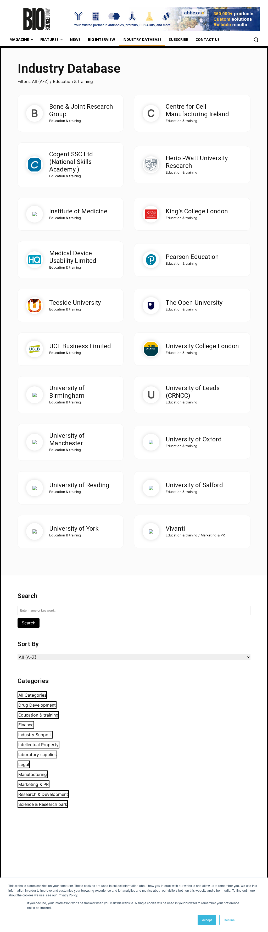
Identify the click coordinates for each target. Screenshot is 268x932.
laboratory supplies (37, 754)
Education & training (38, 715)
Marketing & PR (33, 784)
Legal (23, 764)
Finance (26, 724)
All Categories (32, 695)
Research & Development (43, 794)
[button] (256, 39)
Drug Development (37, 705)
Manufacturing (32, 774)
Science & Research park (42, 804)
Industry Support (35, 734)
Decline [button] (229, 920)
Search (28, 622)
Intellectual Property (38, 744)
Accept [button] (207, 920)
